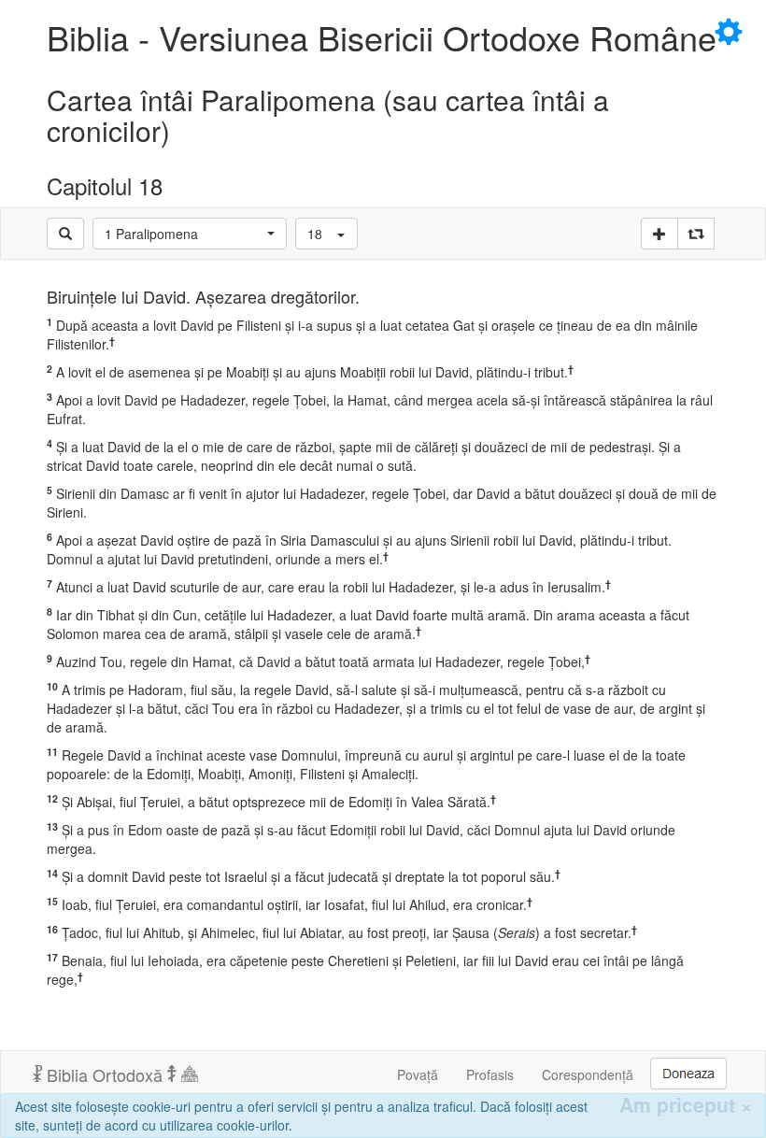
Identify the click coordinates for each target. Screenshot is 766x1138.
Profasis (490, 1074)
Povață (417, 1074)
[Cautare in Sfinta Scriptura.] (65, 233)
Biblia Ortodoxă (104, 1074)
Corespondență (587, 1074)
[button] (189, 233)
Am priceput (685, 1105)
